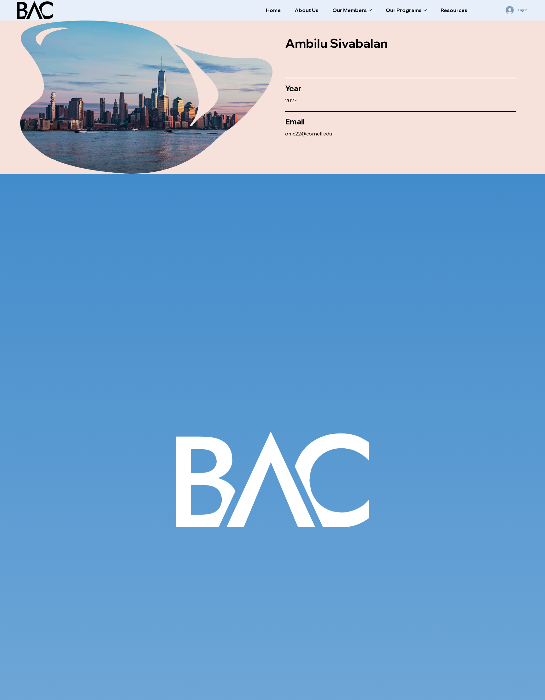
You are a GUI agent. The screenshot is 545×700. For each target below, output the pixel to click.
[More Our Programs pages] (425, 10)
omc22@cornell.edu (308, 133)
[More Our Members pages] (370, 10)
